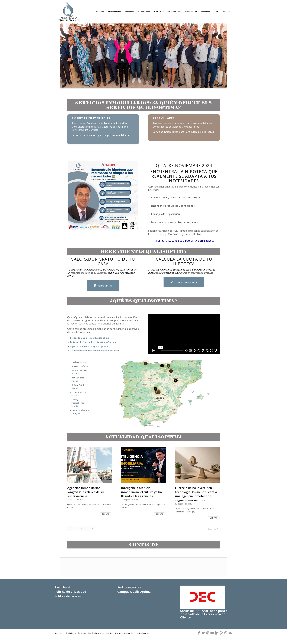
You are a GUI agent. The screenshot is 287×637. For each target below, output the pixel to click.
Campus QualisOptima (134, 592)
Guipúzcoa (79, 366)
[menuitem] (100, 11)
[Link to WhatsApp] (225, 633)
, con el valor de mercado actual (101, 274)
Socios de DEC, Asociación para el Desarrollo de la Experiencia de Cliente (204, 614)
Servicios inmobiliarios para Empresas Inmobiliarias (101, 135)
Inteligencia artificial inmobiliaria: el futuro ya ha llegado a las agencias (141, 492)
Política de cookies (68, 596)
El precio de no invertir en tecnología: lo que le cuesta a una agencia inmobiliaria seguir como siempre (196, 494)
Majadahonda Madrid (77, 402)
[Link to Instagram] (208, 633)
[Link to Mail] (230, 633)
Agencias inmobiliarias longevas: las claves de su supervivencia (85, 492)
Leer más (105, 514)
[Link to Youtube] (212, 633)
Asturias (79, 362)
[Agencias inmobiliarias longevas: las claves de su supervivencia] (89, 465)
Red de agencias (129, 587)
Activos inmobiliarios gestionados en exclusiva (94, 350)
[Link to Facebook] (199, 633)
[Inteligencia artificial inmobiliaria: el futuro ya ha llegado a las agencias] (143, 465)
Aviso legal (62, 587)
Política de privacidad (70, 592)
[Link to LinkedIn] (217, 633)
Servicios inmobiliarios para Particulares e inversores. (184, 132)
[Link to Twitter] (203, 633)
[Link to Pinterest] (221, 633)
